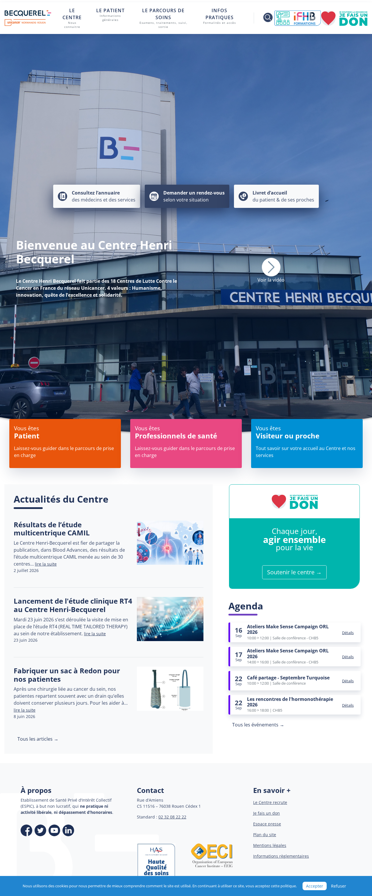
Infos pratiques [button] (219, 16)
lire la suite (46, 564)
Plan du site (264, 834)
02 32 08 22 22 (172, 817)
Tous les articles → (37, 739)
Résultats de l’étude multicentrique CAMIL (52, 529)
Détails (348, 632)
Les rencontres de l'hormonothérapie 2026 (290, 702)
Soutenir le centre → (294, 572)
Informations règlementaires (281, 856)
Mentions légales (269, 845)
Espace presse (267, 824)
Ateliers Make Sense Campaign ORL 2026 (288, 629)
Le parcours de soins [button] (163, 18)
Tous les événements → (258, 725)
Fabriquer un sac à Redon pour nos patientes (67, 675)
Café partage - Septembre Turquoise (288, 677)
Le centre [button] (72, 18)
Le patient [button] (110, 14)
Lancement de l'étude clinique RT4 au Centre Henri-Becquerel (73, 605)
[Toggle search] (264, 18)
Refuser (338, 886)
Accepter (314, 886)
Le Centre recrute (270, 802)
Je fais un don (266, 813)
